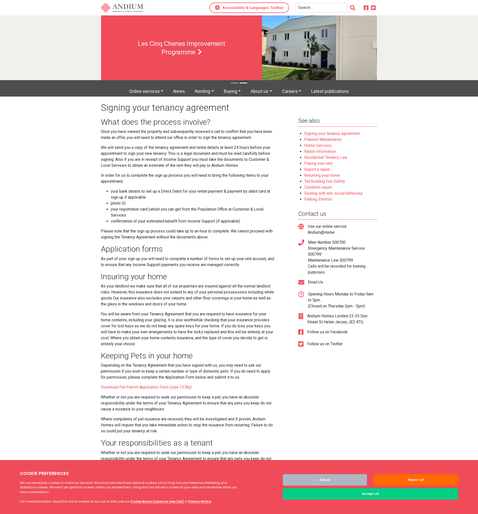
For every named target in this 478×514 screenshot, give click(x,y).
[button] (249, 7)
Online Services (318, 145)
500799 (314, 254)
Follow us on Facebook (327, 332)
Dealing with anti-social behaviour (333, 193)
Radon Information (320, 151)
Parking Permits (318, 199)
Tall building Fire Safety (324, 181)
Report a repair (317, 169)
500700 (339, 242)
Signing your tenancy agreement (332, 133)
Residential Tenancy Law (325, 157)
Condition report (318, 187)
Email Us (315, 282)
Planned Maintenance (323, 139)
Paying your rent (318, 163)
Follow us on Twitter (325, 344)
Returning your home (322, 175)
